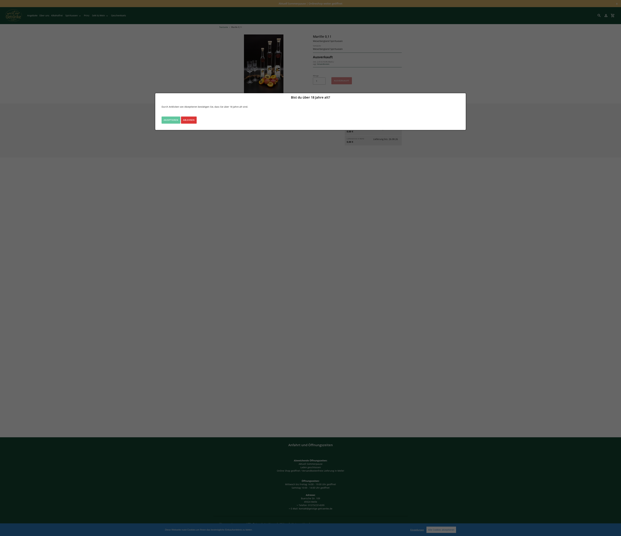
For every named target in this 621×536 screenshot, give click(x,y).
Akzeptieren (171, 120)
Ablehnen (189, 120)
